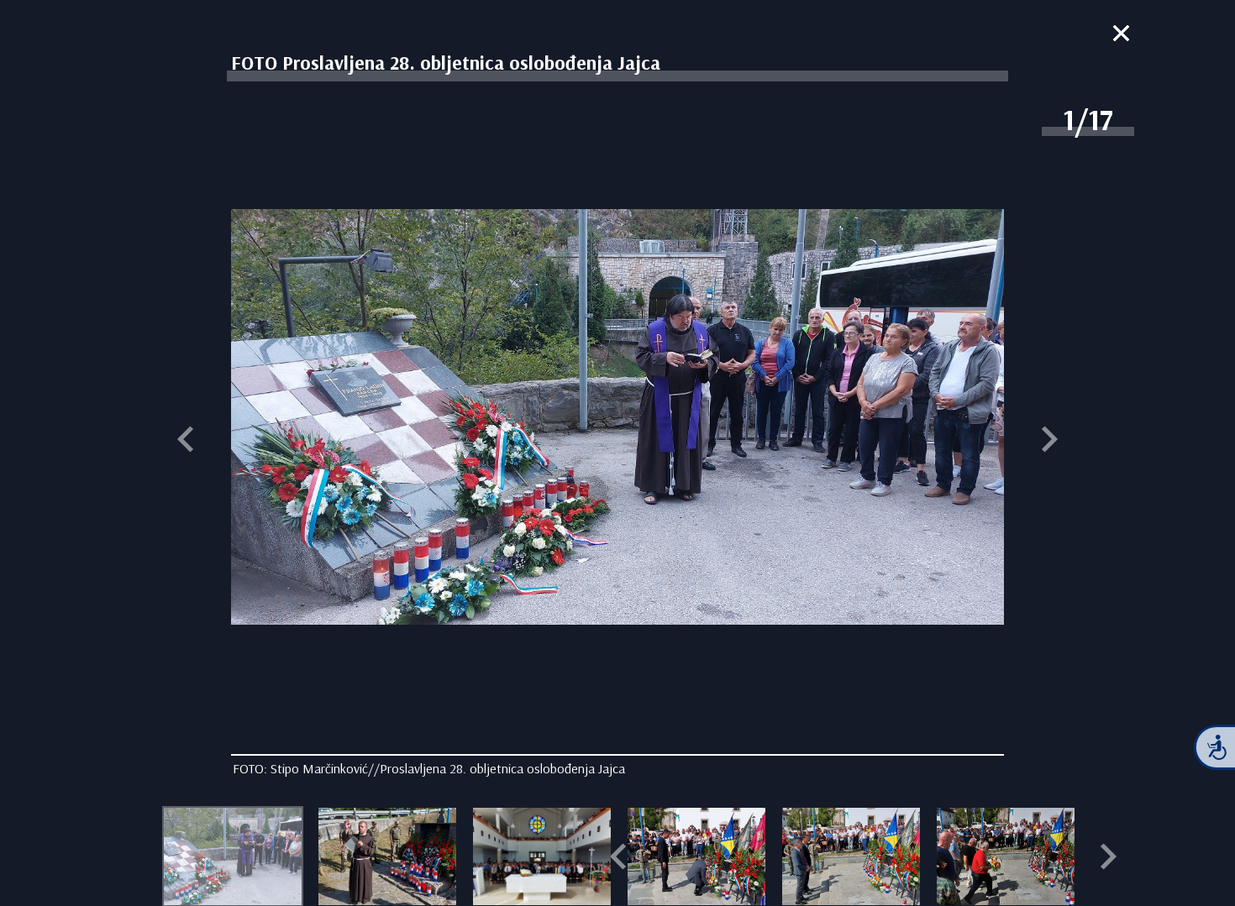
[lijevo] (185, 440)
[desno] (1050, 440)
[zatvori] (1121, 35)
